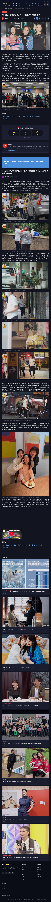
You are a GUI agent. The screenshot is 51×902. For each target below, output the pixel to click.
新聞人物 (39, 874)
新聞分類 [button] (24, 864)
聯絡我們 (47, 1)
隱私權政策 (4, 895)
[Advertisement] (25, 519)
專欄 (32, 4)
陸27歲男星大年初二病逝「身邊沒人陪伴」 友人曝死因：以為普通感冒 (22, 116)
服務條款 (8, 895)
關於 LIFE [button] (4, 883)
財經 (26, 4)
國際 (38, 4)
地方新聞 (39, 867)
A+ (39, 18)
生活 (19, 4)
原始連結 (5, 119)
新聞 (16, 4)
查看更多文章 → (11, 150)
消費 (29, 4)
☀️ (45, 4)
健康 (23, 871)
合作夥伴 (3, 886)
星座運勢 (39, 871)
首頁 (13, 4)
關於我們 (43, 1)
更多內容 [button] (39, 864)
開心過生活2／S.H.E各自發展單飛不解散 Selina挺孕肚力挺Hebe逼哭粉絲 (23, 545)
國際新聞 (39, 869)
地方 (35, 4)
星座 (41, 4)
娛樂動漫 (10, 8)
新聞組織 (39, 876)
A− (34, 18)
